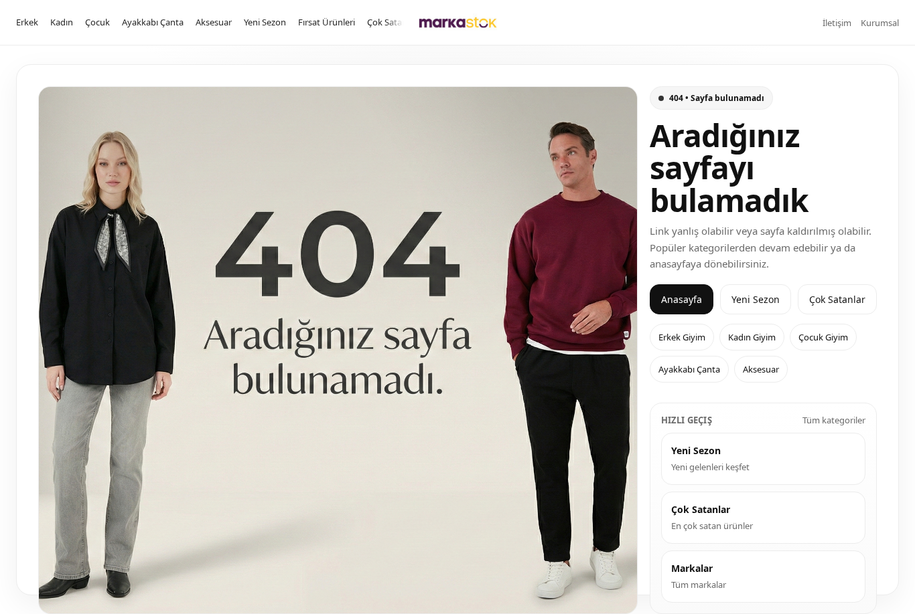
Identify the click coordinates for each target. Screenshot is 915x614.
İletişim (837, 23)
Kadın (61, 22)
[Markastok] (458, 22)
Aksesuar (214, 22)
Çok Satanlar (392, 22)
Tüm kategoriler (833, 420)
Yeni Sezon (265, 22)
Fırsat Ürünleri (326, 22)
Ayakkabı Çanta (153, 22)
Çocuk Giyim (823, 337)
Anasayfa (681, 299)
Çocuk (97, 22)
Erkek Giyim (681, 337)
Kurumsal (880, 23)
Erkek (27, 22)
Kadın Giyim (752, 337)
